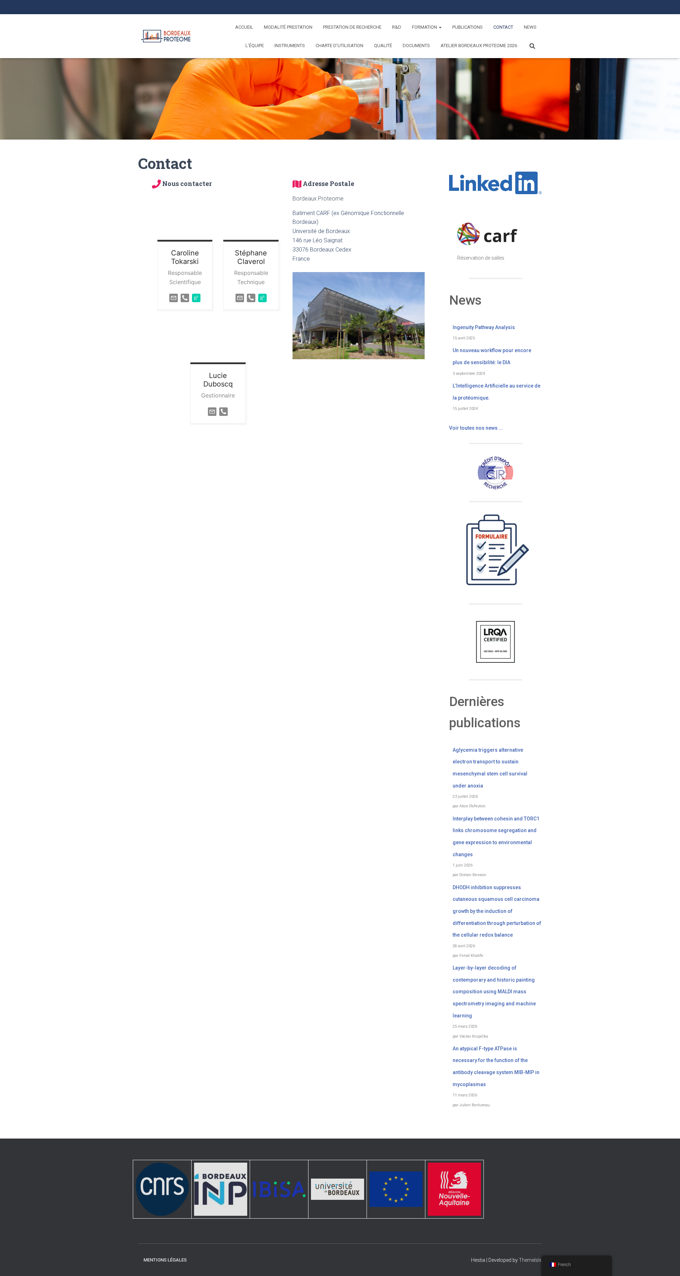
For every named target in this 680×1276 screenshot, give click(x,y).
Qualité (383, 45)
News (530, 27)
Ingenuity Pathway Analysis (484, 327)
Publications (467, 27)
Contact (503, 27)
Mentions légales (165, 1260)
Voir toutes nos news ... (476, 428)
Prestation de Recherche (352, 27)
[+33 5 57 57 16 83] (223, 411)
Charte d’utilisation (339, 45)
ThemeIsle (530, 1260)
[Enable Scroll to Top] (666, 1262)
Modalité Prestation (288, 27)
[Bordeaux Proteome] (166, 36)
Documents (416, 45)
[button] (440, 27)
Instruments (289, 45)
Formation (425, 27)
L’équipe (254, 45)
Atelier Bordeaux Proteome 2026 (479, 45)
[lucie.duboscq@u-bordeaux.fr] (212, 411)
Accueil (244, 27)
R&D (396, 27)
